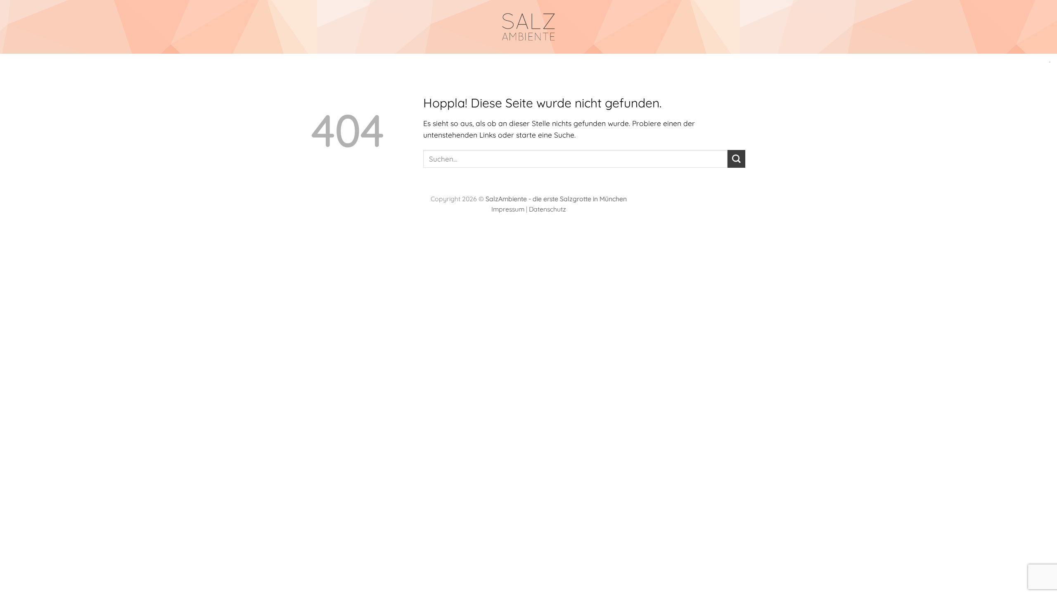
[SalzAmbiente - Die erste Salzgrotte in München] (528, 27)
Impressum (507, 209)
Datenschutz (547, 209)
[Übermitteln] (736, 159)
